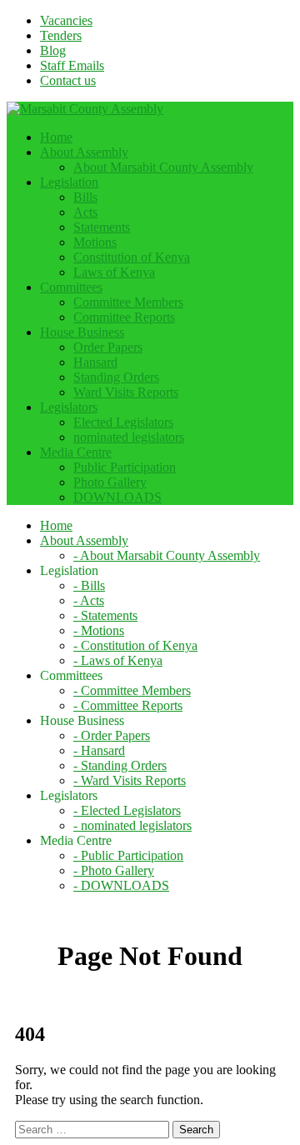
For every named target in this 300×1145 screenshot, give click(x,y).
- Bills (89, 585)
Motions (95, 242)
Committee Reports (124, 317)
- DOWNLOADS (121, 885)
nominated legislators (128, 437)
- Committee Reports (127, 705)
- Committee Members (132, 690)
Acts (85, 212)
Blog (53, 50)
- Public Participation (128, 855)
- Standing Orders (120, 765)
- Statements (105, 615)
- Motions (98, 630)
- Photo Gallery (113, 870)
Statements (101, 227)
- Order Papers (111, 735)
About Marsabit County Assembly (163, 167)
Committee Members (128, 302)
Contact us (68, 80)
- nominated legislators (132, 825)
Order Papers (107, 347)
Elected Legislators (123, 422)
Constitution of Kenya (131, 257)
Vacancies (66, 20)
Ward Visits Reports (125, 392)
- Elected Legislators (127, 810)
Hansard (95, 362)
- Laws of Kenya (117, 660)
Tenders (61, 35)
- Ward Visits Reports (129, 780)
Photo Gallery (110, 482)
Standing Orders (116, 377)
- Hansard (99, 750)
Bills (85, 197)
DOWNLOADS (117, 497)
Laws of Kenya (114, 272)
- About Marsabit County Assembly (166, 555)
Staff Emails (72, 65)
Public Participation (124, 467)
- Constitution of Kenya (135, 645)
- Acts (88, 600)
